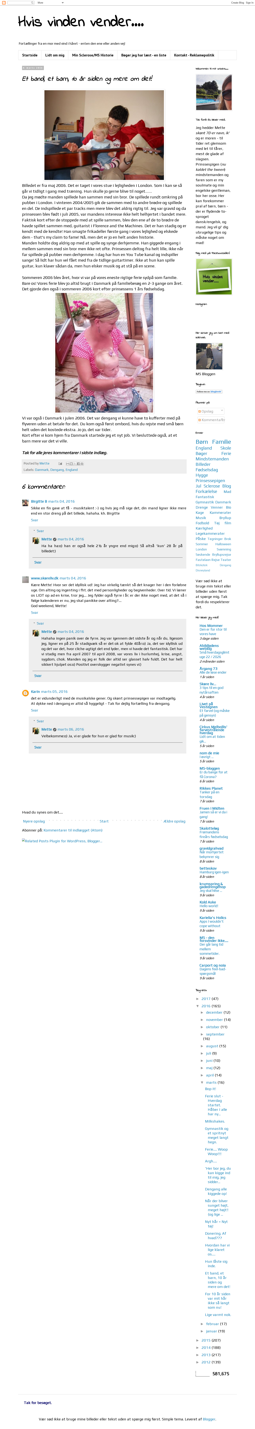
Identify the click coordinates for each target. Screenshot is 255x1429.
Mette (46, 539)
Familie (221, 441)
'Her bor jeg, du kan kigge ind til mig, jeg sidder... (218, 1175)
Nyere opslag (34, 821)
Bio (228, 507)
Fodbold (202, 523)
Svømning (224, 549)
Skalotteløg (209, 828)
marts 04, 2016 (61, 501)
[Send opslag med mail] (60, 463)
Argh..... (211, 1161)
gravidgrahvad (211, 848)
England (72, 470)
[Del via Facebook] (78, 464)
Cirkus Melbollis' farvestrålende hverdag (213, 730)
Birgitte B (39, 501)
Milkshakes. (215, 1121)
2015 (207, 1340)
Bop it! (210, 1089)
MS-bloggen (210, 768)
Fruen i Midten (212, 808)
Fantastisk (205, 497)
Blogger (209, 1419)
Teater (225, 560)
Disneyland (203, 570)
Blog (226, 485)
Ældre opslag (174, 821)
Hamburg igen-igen (214, 872)
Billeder (203, 464)
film (228, 523)
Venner (217, 507)
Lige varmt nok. (218, 1314)
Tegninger (215, 539)
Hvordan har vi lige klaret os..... (217, 1249)
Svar (34, 520)
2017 (207, 998)
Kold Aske (208, 902)
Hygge (202, 475)
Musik (201, 518)
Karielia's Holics (213, 917)
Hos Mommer (211, 625)
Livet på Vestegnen (209, 705)
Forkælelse (206, 491)
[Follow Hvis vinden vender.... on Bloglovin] (209, 392)
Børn (202, 441)
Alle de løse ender (213, 672)
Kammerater (220, 512)
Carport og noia (213, 965)
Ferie (226, 453)
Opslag (207, 411)
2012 (207, 1362)
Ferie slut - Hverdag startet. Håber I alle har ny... (216, 1105)
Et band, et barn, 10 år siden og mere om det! (217, 1280)
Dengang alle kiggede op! (216, 1191)
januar (212, 1331)
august (212, 1046)
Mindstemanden (212, 458)
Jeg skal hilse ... (211, 890)
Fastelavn (203, 560)
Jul (198, 485)
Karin (35, 691)
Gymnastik (205, 502)
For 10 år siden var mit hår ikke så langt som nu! (217, 1300)
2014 (207, 1347)
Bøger (201, 453)
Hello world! (209, 906)
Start (104, 821)
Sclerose (212, 485)
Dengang (57, 470)
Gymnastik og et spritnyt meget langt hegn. (216, 1135)
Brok (227, 539)
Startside (30, 55)
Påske (201, 538)
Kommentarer (213, 420)
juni (209, 1060)
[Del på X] (75, 464)
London (201, 549)
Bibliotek (202, 565)
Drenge (202, 507)
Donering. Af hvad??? (215, 1235)
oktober (213, 1027)
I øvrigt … (207, 757)
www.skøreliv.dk (44, 578)
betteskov (208, 868)
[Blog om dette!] (71, 464)
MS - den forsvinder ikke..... (214, 939)
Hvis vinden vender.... (81, 22)
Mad (227, 491)
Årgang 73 (208, 668)
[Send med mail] (68, 464)
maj (209, 1068)
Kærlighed (204, 528)
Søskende (203, 554)
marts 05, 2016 (54, 691)
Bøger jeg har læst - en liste (143, 55)
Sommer (202, 544)
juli (209, 1053)
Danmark (42, 470)
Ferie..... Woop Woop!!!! (216, 1151)
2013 (207, 1355)
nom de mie (209, 753)
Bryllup (225, 518)
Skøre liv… (208, 684)
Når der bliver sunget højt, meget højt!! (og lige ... (216, 1207)
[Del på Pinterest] (82, 464)
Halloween (223, 544)
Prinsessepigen (210, 480)
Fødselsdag (207, 469)
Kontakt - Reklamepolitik (194, 55)
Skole (225, 447)
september (215, 1034)
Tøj (217, 523)
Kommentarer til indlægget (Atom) (72, 830)
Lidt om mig (54, 55)
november (215, 1019)
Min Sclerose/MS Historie (92, 55)
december (214, 1012)
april (210, 1075)
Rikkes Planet (211, 788)
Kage (200, 512)
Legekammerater (210, 533)
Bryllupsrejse (221, 554)
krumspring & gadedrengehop (213, 885)
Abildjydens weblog (209, 647)
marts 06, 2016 (70, 729)
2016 (207, 1006)
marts (211, 1082)
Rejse (215, 560)
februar (213, 1324)
